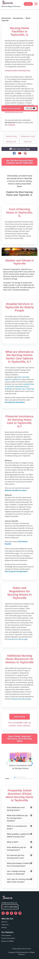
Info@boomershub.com (9, 903)
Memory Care (11, 142)
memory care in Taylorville (25, 389)
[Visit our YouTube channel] (3, 913)
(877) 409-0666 (11, 907)
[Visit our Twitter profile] (11, 913)
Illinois (28, 18)
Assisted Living (11, 136)
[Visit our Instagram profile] (7, 913)
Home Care (28, 142)
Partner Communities (8, 938)
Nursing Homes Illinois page (17, 639)
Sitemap (4, 927)
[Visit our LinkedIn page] (20, 913)
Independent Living (28, 136)
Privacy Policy (16, 948)
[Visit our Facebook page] (15, 913)
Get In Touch (19, 717)
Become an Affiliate (8, 941)
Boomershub (6, 18)
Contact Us (5, 924)
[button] (31, 763)
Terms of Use (26, 948)
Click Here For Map (21, 149)
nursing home (18, 18)
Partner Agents (6, 935)
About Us (4, 922)
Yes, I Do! (29, 108)
